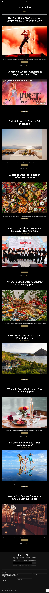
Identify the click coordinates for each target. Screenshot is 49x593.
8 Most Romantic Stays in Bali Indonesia (24, 122)
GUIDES (18, 574)
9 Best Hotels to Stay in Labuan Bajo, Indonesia (24, 336)
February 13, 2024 (26, 447)
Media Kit (35, 574)
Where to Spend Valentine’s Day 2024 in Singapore (24, 390)
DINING (18, 582)
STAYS (18, 577)
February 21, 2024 (26, 179)
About (34, 572)
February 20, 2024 (26, 233)
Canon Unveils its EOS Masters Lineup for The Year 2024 (24, 229)
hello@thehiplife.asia (5, 580)
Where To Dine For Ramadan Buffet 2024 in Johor (24, 176)
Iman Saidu (21, 76)
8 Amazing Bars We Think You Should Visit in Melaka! (24, 497)
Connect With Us (36, 577)
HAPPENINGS (19, 579)
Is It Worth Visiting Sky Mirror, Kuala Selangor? (24, 444)
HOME (18, 572)
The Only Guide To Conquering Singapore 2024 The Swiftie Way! (24, 19)
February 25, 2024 (26, 76)
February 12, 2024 (26, 501)
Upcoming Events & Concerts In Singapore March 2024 (24, 73)
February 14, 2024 (26, 340)
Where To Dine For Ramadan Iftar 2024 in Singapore (24, 283)
